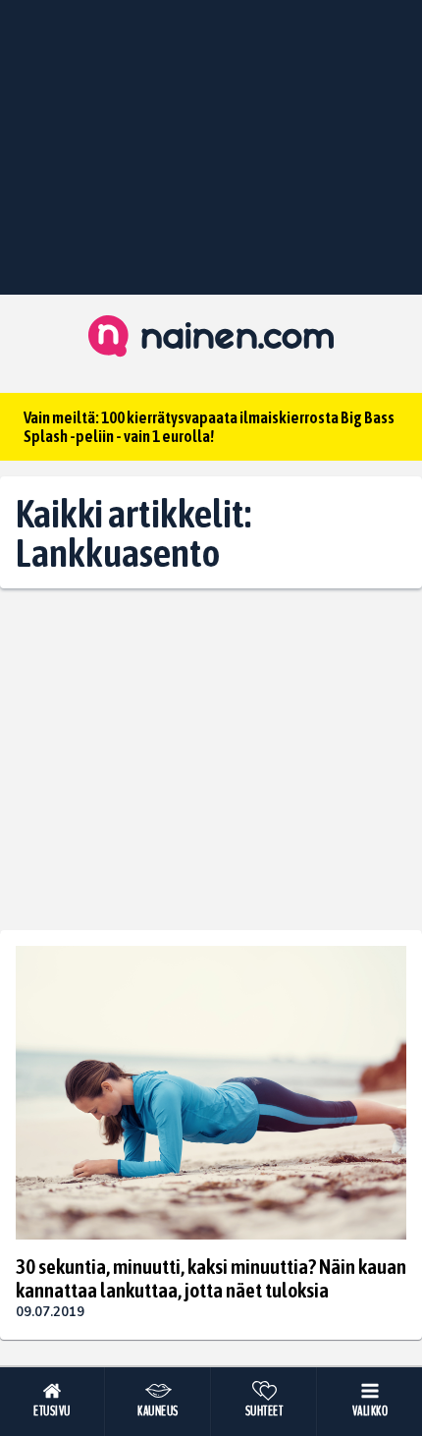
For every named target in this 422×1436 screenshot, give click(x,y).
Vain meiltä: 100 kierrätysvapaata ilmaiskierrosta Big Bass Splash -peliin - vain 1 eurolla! (209, 427)
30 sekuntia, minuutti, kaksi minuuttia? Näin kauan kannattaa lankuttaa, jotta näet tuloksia (211, 1277)
